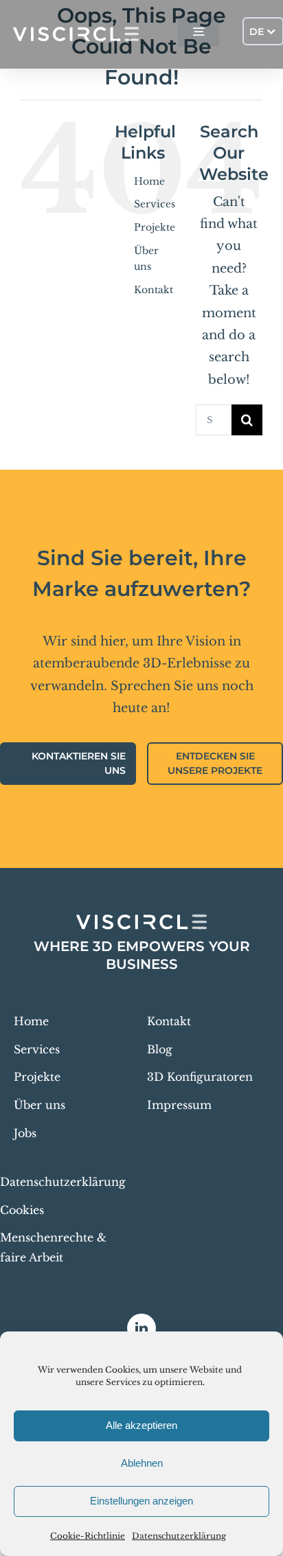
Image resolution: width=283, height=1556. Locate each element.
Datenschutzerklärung (179, 1536)
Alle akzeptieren (141, 1425)
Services (154, 204)
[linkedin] (141, 1328)
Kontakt (153, 290)
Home (149, 181)
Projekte (154, 227)
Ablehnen (142, 1463)
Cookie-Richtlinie (87, 1536)
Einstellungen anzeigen (141, 1501)
